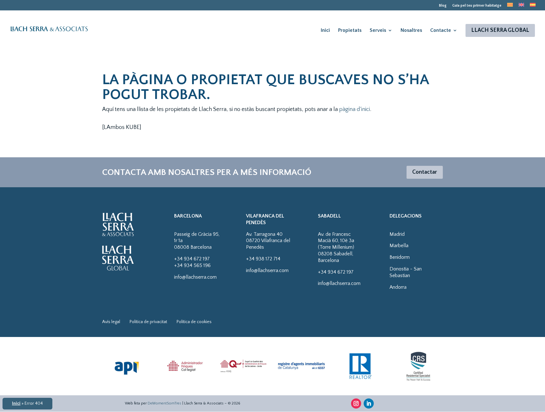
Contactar (424, 172)
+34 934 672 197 (192, 259)
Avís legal (111, 321)
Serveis (378, 30)
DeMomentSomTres (164, 403)
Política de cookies (194, 321)
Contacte (440, 30)
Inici (325, 30)
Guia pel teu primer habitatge (476, 6)
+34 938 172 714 (263, 259)
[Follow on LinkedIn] (369, 403)
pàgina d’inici (354, 109)
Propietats (349, 30)
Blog (443, 6)
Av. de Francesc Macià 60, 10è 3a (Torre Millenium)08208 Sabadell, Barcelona (336, 247)
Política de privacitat (148, 321)
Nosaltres (411, 30)
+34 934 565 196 (192, 265)
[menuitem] (510, 6)
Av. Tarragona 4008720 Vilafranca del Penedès (268, 240)
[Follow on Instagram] (356, 403)
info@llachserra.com (195, 277)
